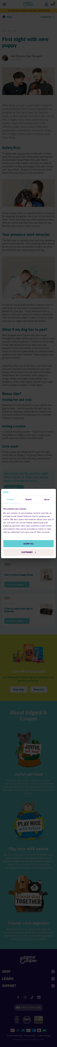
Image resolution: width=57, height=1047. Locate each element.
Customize (27, 552)
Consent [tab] (10, 499)
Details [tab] (28, 499)
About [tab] (47, 499)
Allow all (28, 543)
